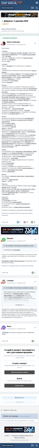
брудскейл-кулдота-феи (15, 170)
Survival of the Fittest (8, 146)
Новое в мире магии (18, 31)
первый (4, 187)
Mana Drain (5, 141)
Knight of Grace (28, 58)
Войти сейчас (19, 385)
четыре (25, 189)
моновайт (12, 59)
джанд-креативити (28, 75)
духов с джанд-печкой (23, 77)
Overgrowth (5, 100)
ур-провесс (14, 80)
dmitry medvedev (11, 29)
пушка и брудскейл (18, 108)
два (18, 189)
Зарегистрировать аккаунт (19, 372)
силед (34, 185)
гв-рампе (9, 66)
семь (3, 191)
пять (29, 189)
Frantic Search (16, 141)
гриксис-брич (29, 176)
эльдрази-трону (14, 112)
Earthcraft (27, 141)
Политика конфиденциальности (22, 435)
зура (8, 61)
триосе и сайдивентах (22, 204)
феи (13, 160)
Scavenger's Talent (8, 261)
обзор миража (17, 202)
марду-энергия (20, 97)
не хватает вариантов (14, 298)
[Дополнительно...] (35, 43)
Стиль (7, 435)
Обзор (4, 128)
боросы (13, 93)
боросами (25, 105)
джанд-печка (12, 75)
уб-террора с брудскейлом (24, 151)
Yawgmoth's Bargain (7, 143)
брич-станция (18, 100)
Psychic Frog (10, 133)
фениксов (11, 79)
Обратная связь (19, 437)
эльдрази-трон (11, 95)
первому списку (15, 131)
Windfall (17, 145)
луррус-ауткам (13, 179)
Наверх (4, 222)
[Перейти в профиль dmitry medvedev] (4, 43)
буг (8, 178)
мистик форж (6, 121)
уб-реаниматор (29, 118)
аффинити (29, 154)
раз (15, 189)
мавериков (9, 125)
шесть (33, 189)
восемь (7, 191)
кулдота (10, 164)
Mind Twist (28, 140)
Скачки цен (5, 198)
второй (14, 187)
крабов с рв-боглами (28, 54)
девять (12, 191)
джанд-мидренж (27, 168)
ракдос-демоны (15, 74)
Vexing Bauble (31, 131)
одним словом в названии (22, 207)
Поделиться (20, 397)
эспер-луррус (20, 176)
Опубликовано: (16, 44)
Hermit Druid (25, 145)
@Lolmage (5, 332)
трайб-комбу (11, 171)
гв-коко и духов (29, 74)
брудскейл (5, 97)
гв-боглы (11, 58)
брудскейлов (33, 88)
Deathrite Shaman (31, 143)
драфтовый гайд (13, 192)
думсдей (29, 120)
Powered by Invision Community (19, 440)
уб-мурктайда (14, 113)
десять (18, 191)
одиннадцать (25, 191)
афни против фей (17, 153)
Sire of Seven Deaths (24, 98)
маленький (6, 194)
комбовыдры (13, 54)
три (21, 189)
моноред (13, 53)
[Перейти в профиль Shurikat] (4, 240)
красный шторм (21, 120)
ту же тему (7, 200)
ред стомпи (11, 123)
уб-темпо (19, 53)
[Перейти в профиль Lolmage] (4, 282)
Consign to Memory (9, 102)
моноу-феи (14, 158)
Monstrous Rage (19, 261)
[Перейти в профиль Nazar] (4, 328)
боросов (22, 93)
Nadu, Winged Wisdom (8, 135)
